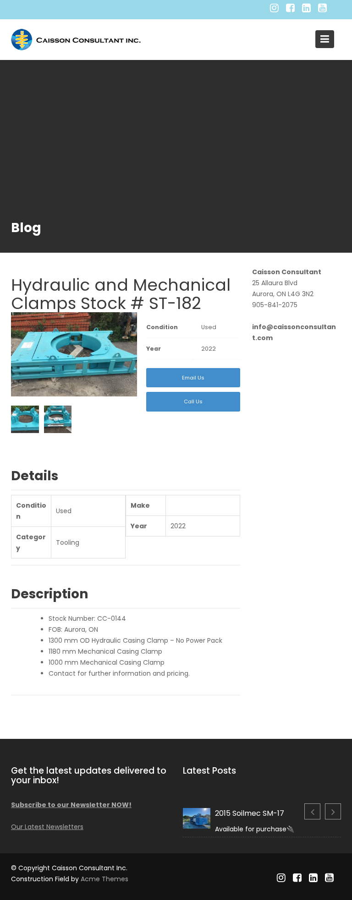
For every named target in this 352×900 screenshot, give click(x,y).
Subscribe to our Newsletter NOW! (71, 804)
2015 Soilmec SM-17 (249, 813)
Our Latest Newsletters (47, 826)
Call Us (193, 401)
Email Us (193, 377)
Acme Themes (104, 879)
